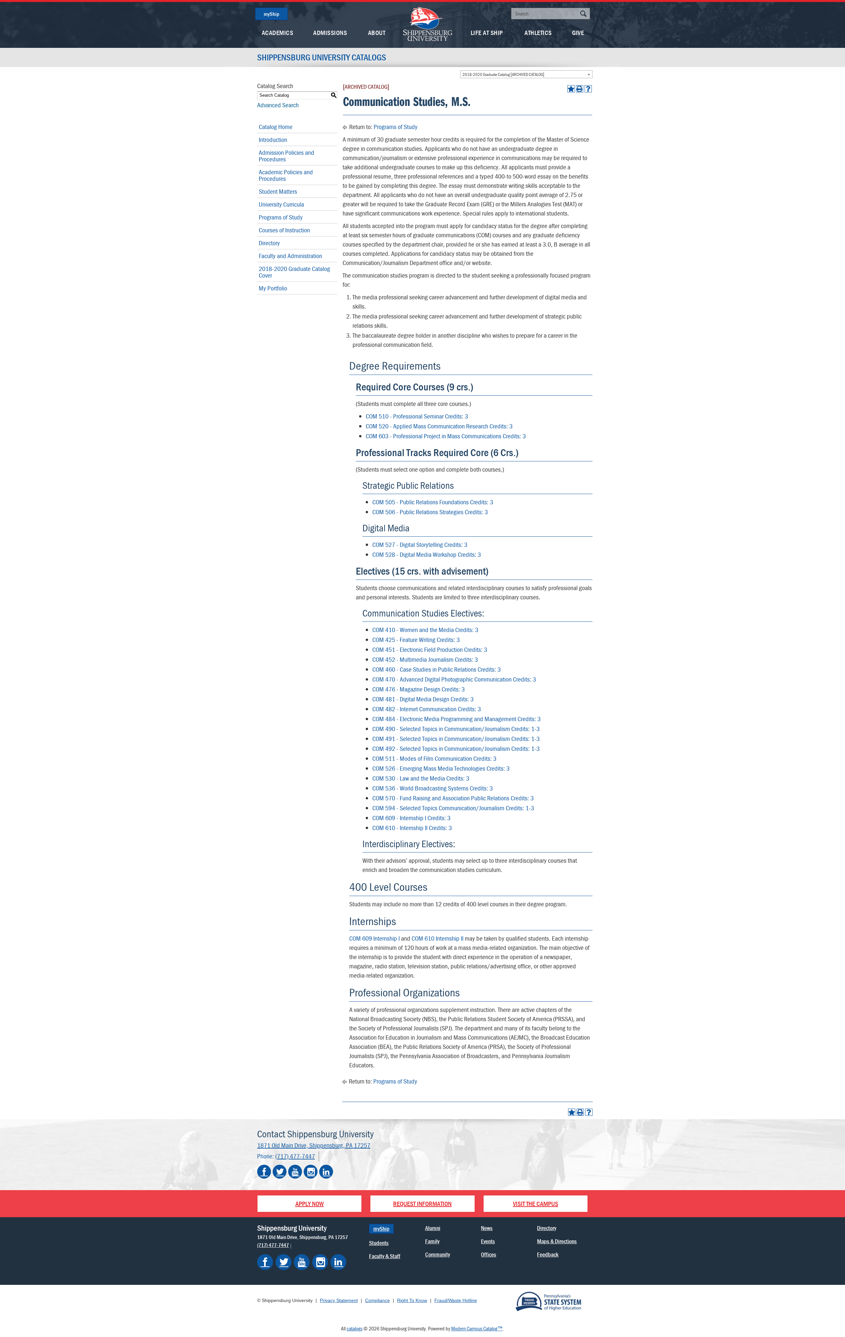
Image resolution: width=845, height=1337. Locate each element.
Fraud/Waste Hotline (455, 1300)
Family (432, 1241)
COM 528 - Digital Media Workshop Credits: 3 (426, 554)
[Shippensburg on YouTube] (302, 1262)
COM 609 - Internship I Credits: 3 (411, 818)
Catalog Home (275, 126)
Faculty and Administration (290, 255)
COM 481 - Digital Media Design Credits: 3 (423, 699)
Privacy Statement (339, 1300)
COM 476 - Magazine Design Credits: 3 (418, 689)
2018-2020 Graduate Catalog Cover (294, 271)
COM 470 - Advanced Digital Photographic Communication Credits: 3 (454, 679)
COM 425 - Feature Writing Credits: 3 (416, 639)
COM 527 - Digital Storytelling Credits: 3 (419, 544)
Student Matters (278, 191)
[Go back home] (428, 23)
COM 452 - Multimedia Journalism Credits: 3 (425, 659)
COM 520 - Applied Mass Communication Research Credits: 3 (439, 426)
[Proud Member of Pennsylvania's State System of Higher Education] (548, 1301)
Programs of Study (281, 217)
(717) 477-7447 (295, 1156)
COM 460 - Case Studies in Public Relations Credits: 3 (436, 669)
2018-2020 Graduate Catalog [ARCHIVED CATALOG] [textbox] (503, 74)
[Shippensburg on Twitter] (283, 1262)
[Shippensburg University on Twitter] (280, 1172)
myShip (271, 13)
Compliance (377, 1300)
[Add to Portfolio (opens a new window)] (571, 88)
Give (578, 32)
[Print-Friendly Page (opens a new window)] (579, 88)
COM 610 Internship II (437, 938)
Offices (488, 1254)
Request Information (422, 1203)
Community (437, 1254)
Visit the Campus (535, 1203)
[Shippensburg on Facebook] (265, 1262)
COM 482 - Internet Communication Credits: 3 (426, 709)
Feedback (547, 1254)
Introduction (273, 139)
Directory (269, 243)
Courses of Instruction (284, 230)
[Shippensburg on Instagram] (320, 1262)
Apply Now (309, 1203)
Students (379, 1243)
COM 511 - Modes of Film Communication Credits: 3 (434, 758)
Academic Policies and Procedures (286, 175)
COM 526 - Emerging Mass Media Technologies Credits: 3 (441, 768)
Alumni (432, 1228)
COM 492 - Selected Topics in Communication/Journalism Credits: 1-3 (456, 748)
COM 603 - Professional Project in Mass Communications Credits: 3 (446, 436)
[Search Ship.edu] (583, 14)
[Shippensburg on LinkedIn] (338, 1262)
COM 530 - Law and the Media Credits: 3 (420, 778)
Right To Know (412, 1300)
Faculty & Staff (384, 1256)
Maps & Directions (557, 1241)
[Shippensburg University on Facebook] (264, 1172)
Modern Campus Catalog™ (477, 1328)
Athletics (538, 32)
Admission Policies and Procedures (286, 155)
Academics (277, 32)
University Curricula (281, 204)
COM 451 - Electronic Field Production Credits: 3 (429, 649)
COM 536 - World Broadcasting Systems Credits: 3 (432, 788)
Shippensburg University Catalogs (321, 57)
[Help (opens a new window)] (588, 88)
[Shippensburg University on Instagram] (311, 1172)
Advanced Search (278, 105)
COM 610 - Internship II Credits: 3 (412, 827)
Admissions (330, 32)
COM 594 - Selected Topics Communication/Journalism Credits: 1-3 (453, 808)
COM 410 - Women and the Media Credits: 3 (425, 629)
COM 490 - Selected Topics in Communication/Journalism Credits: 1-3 (456, 728)
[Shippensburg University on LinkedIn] (326, 1172)
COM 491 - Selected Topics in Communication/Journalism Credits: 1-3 (456, 738)
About (377, 32)
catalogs (354, 1328)
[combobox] (526, 74)
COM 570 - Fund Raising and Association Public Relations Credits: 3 (453, 798)
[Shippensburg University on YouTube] (295, 1172)
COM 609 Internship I (374, 938)
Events (488, 1241)
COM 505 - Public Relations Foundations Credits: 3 (432, 502)
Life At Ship (487, 32)
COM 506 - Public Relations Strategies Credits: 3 (430, 512)
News (486, 1228)
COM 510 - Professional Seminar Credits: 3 (417, 416)
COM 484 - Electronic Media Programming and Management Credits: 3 (456, 719)
